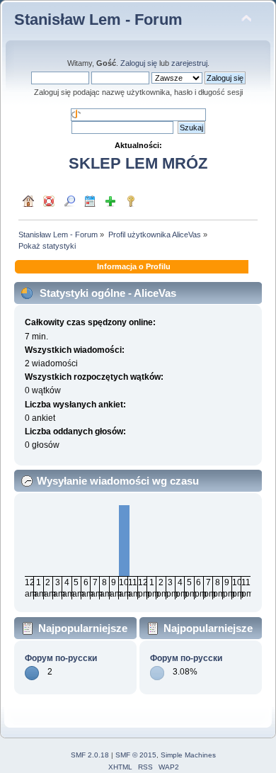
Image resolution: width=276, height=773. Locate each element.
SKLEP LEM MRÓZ (138, 163)
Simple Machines (188, 755)
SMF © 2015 (135, 755)
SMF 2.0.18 (90, 755)
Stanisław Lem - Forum (98, 19)
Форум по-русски (61, 658)
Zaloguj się (138, 63)
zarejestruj (189, 63)
